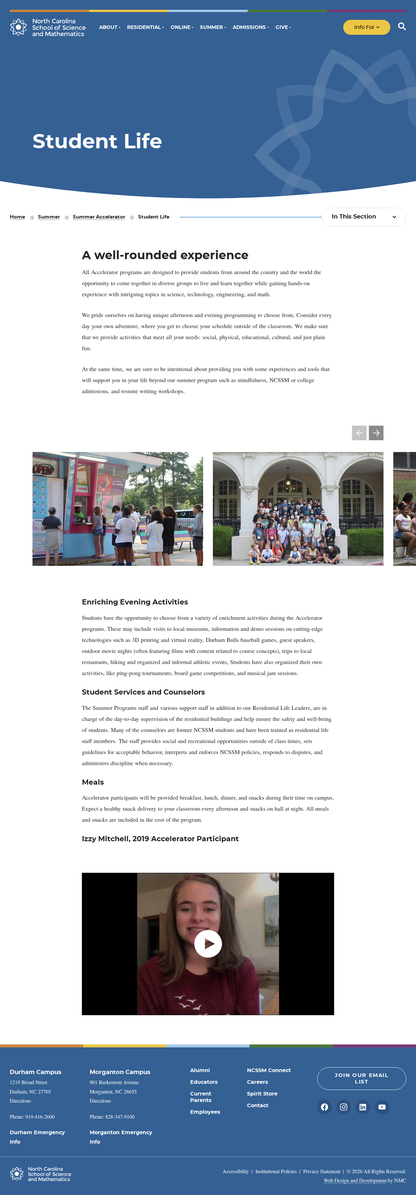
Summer (49, 217)
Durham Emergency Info (37, 1137)
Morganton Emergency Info (121, 1137)
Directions (20, 1100)
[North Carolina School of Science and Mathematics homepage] (48, 27)
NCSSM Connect (269, 1070)
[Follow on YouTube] (382, 1107)
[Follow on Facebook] (324, 1107)
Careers (257, 1082)
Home (17, 217)
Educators (204, 1082)
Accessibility (236, 1171)
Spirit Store (262, 1093)
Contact (257, 1105)
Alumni (200, 1070)
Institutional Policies (276, 1171)
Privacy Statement (321, 1171)
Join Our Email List (361, 1078)
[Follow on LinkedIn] (363, 1107)
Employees (205, 1112)
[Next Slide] (376, 433)
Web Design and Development (355, 1180)
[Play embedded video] (208, 944)
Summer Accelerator (99, 217)
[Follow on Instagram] (343, 1107)
